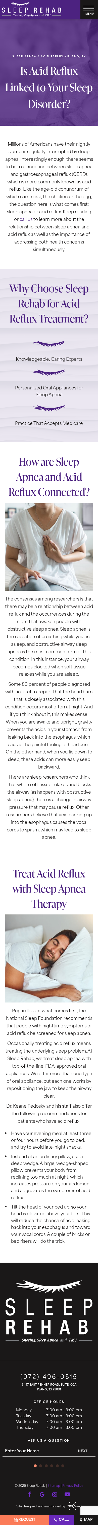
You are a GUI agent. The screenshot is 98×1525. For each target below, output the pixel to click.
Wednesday (27, 1422)
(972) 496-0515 (49, 1377)
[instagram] (55, 1493)
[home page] (31, 9)
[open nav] (89, 9)
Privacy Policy (72, 1486)
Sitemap (53, 1486)
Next (83, 1451)
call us (26, 220)
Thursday (24, 1428)
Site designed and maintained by (41, 1506)
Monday (24, 1410)
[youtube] (67, 1493)
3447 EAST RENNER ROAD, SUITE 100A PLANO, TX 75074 (49, 1387)
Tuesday (23, 1416)
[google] (42, 1493)
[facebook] (30, 1493)
